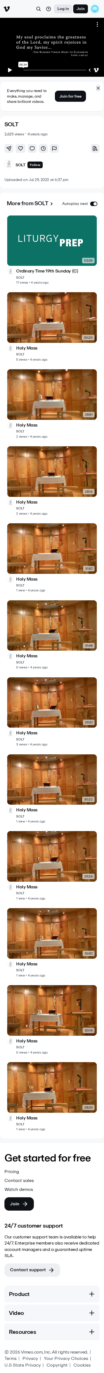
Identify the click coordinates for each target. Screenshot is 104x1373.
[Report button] (54, 148)
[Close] (98, 88)
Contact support (28, 1269)
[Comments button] (32, 148)
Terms (10, 1358)
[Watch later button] (43, 148)
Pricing (11, 1171)
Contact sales (19, 1180)
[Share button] (8, 148)
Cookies (82, 1365)
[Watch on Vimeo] (96, 70)
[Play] (10, 70)
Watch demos (18, 1189)
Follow (35, 165)
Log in (63, 9)
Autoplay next (75, 204)
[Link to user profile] (8, 165)
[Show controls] (89, 70)
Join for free (70, 96)
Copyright (57, 1365)
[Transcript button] (95, 148)
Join (81, 9)
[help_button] (48, 8)
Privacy (30, 1358)
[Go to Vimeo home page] (6, 9)
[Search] (38, 8)
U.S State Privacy (22, 1365)
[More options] (97, 24)
